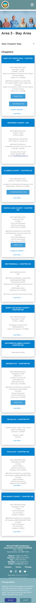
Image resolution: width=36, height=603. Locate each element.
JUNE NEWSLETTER (18, 104)
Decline (10, 600)
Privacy (28, 567)
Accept (25, 600)
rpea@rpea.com (21, 564)
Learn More (17, 113)
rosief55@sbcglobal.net (20, 156)
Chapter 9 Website (17, 109)
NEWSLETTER (18, 96)
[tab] (18, 43)
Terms (18, 567)
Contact (8, 567)
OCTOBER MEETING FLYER (18, 192)
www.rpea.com (22, 562)
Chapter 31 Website (16, 251)
